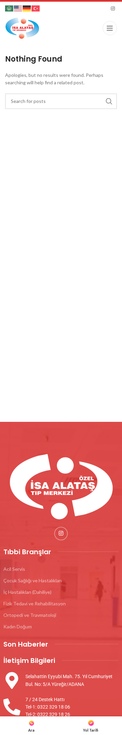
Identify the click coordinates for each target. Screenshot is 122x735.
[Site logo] (22, 27)
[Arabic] (9, 7)
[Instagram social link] (113, 8)
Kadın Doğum (17, 626)
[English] (18, 7)
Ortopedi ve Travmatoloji (29, 615)
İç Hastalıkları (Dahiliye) (27, 592)
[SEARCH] (109, 101)
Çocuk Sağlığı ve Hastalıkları (32, 580)
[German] (27, 7)
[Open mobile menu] (109, 28)
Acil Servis (14, 569)
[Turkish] (36, 7)
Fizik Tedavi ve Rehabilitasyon (34, 603)
